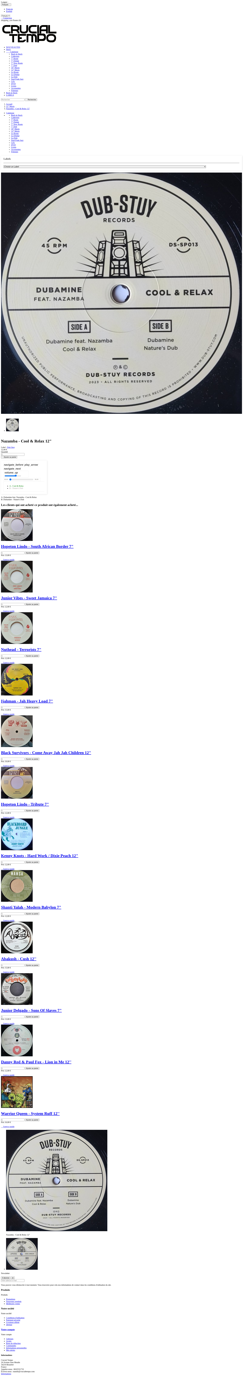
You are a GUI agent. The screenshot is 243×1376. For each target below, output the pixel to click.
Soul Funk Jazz (17, 79)
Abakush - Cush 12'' (18, 958)
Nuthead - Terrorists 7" (21, 649)
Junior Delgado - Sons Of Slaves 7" (31, 1010)
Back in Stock (16, 54)
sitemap (9, 1325)
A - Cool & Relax (16, 486)
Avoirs (8, 1341)
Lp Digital (15, 74)
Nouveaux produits (13, 1301)
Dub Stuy (11, 447)
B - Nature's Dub (16, 488)
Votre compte (8, 1329)
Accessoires (16, 88)
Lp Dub (14, 77)
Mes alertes (10, 1350)
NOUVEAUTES (13, 47)
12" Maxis (15, 70)
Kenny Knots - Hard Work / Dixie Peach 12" (39, 855)
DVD (13, 84)
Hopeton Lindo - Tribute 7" (25, 804)
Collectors (15, 56)
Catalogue (12, 52)
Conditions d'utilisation (15, 1318)
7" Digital (15, 61)
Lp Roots (15, 72)
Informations (6, 1374)
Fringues (14, 90)
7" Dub (14, 65)
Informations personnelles (16, 1348)
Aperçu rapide (7, 560)
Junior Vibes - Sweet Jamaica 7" (29, 598)
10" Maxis (15, 68)
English (9, 11)
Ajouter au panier (9, 457)
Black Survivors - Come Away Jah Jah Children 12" (46, 752)
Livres (13, 86)
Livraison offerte (12, 1322)
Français (9, 9)
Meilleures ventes (13, 1304)
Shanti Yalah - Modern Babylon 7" (31, 907)
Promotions (10, 1299)
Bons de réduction (13, 1343)
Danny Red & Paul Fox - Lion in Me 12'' (36, 1062)
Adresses (9, 1339)
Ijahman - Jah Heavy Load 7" (27, 701)
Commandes (11, 1346)
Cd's (13, 81)
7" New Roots (17, 63)
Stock (8, 49)
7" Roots (14, 59)
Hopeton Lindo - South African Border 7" (37, 546)
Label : (4, 447)
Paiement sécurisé (13, 1320)
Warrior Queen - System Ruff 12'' (30, 1113)
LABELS (10, 95)
